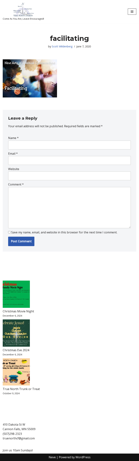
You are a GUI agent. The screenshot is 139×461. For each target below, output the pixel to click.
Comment (16, 184)
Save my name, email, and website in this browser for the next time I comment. (64, 232)
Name (13, 138)
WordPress (82, 457)
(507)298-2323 (12, 434)
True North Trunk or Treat (21, 389)
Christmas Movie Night (18, 311)
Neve (52, 457)
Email (13, 154)
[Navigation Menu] (132, 12)
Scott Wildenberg (62, 46)
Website (13, 169)
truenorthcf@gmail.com (19, 438)
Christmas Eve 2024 (16, 350)
